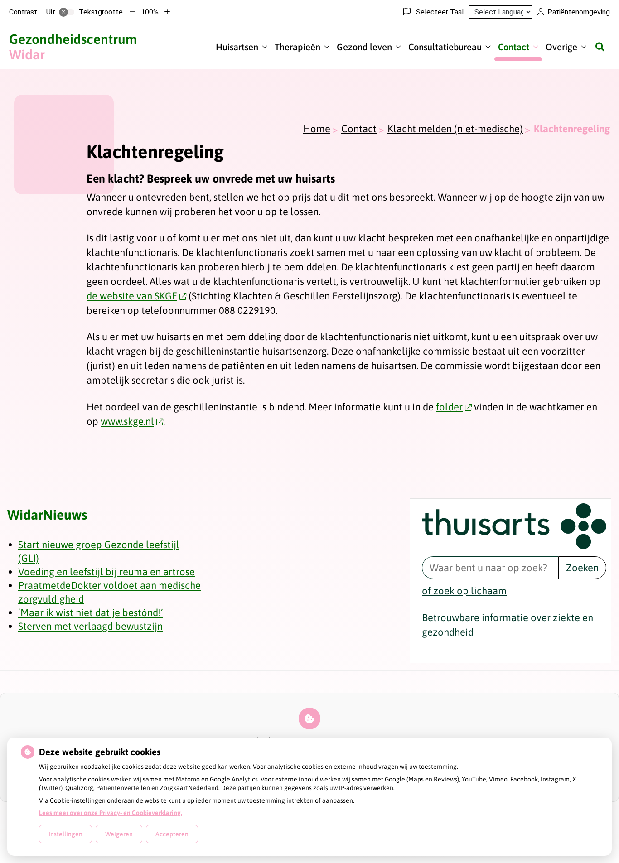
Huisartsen (237, 47)
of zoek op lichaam (464, 591)
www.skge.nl (127, 421)
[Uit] (66, 12)
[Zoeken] (600, 47)
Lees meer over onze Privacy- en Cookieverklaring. (110, 812)
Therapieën (297, 47)
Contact (513, 47)
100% (150, 12)
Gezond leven (364, 47)
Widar (73, 46)
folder (449, 407)
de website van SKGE (132, 296)
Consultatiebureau (445, 47)
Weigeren (119, 834)
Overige (561, 47)
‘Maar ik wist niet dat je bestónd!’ (90, 612)
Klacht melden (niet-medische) (455, 129)
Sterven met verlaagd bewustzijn (90, 626)
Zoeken (582, 568)
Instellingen (65, 834)
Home (316, 129)
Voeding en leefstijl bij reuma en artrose (106, 572)
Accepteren (172, 834)
